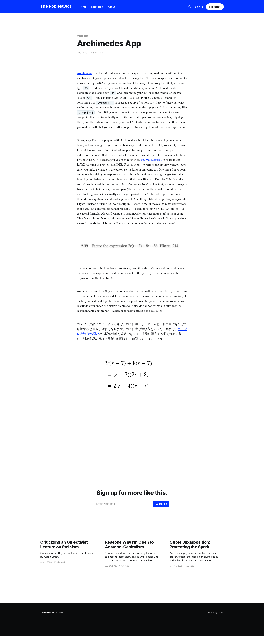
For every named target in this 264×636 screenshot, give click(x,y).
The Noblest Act (55, 6)
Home (82, 6)
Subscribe (215, 6)
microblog (83, 35)
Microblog (97, 6)
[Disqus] (132, 451)
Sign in (199, 6)
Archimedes (84, 73)
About (111, 6)
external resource (151, 160)
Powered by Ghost (215, 612)
